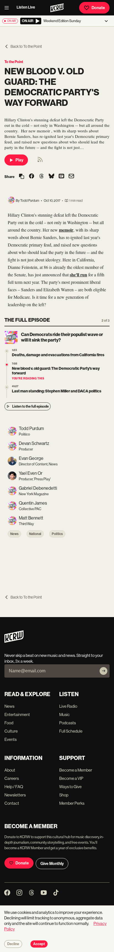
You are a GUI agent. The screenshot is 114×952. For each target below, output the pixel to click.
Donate (98, 7)
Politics (57, 534)
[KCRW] (14, 641)
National (35, 534)
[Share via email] (71, 177)
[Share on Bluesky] (51, 176)
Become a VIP (71, 778)
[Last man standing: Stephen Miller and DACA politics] (6, 387)
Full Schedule (70, 731)
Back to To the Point (26, 46)
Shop (63, 795)
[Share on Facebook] (31, 176)
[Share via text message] (61, 176)
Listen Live (26, 7)
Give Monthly (52, 863)
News (14, 534)
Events (10, 739)
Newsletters (15, 795)
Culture (11, 731)
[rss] (40, 161)
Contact (11, 803)
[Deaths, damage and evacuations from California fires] (6, 351)
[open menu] (8, 8)
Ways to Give (70, 786)
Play (19, 160)
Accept (39, 944)
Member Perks (71, 803)
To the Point (13, 62)
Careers (11, 778)
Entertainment (17, 714)
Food (8, 722)
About (9, 770)
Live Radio (68, 706)
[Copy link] (21, 177)
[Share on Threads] (41, 176)
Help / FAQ (13, 786)
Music (64, 714)
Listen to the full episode (30, 406)
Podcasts (67, 722)
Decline (13, 944)
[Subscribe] (103, 671)
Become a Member (75, 770)
